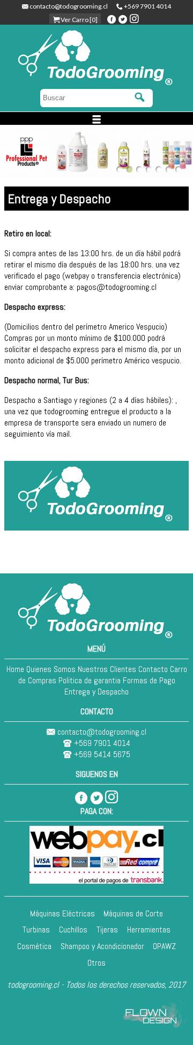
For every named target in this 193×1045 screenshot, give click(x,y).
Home (15, 669)
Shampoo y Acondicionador (102, 946)
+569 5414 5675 (101, 754)
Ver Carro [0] (79, 20)
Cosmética (34, 946)
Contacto (153, 669)
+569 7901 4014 (147, 6)
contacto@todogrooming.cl (68, 6)
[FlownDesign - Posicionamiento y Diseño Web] (156, 1026)
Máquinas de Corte (133, 913)
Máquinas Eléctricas (62, 913)
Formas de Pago (149, 680)
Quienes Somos (51, 669)
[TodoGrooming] (96, 637)
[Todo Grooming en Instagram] (111, 797)
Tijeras (107, 929)
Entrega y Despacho (96, 691)
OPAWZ (164, 946)
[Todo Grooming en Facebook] (81, 797)
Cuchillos (73, 929)
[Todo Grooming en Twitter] (96, 797)
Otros (96, 962)
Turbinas (36, 929)
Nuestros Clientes (107, 669)
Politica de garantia (89, 680)
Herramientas (148, 929)
